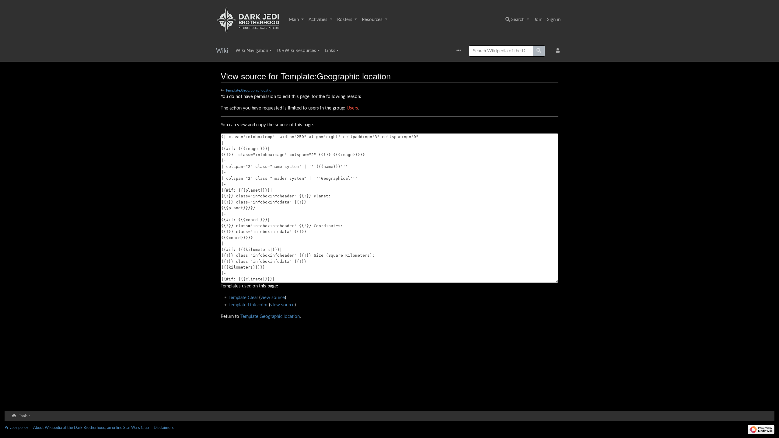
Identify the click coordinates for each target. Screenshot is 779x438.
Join (538, 19)
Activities (319, 19)
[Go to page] (539, 51)
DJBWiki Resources (296, 50)
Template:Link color (248, 305)
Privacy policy (16, 428)
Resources (373, 19)
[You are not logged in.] (559, 51)
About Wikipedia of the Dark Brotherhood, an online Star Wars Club (91, 428)
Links (330, 50)
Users (352, 108)
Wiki (222, 51)
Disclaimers (164, 428)
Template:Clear (243, 297)
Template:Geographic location (249, 90)
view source (272, 297)
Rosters (345, 19)
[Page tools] (460, 51)
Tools (23, 416)
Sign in (554, 19)
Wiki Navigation (252, 50)
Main (294, 19)
